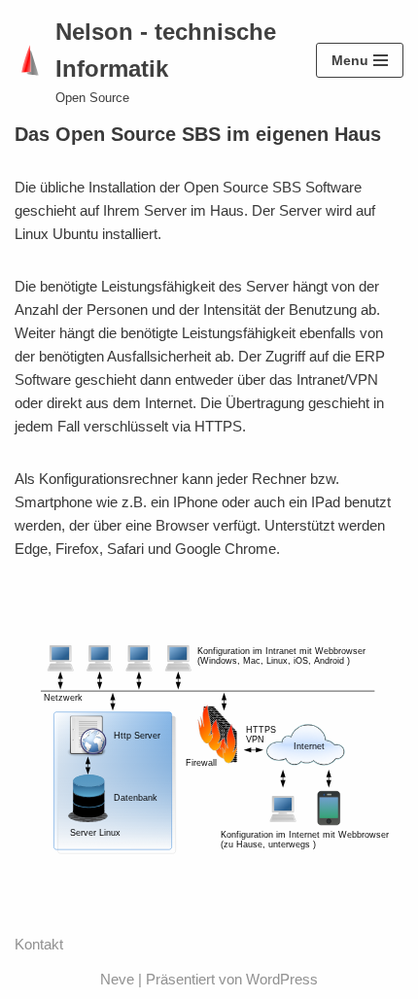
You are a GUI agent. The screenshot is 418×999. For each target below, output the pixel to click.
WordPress (282, 979)
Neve (117, 979)
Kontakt (39, 944)
